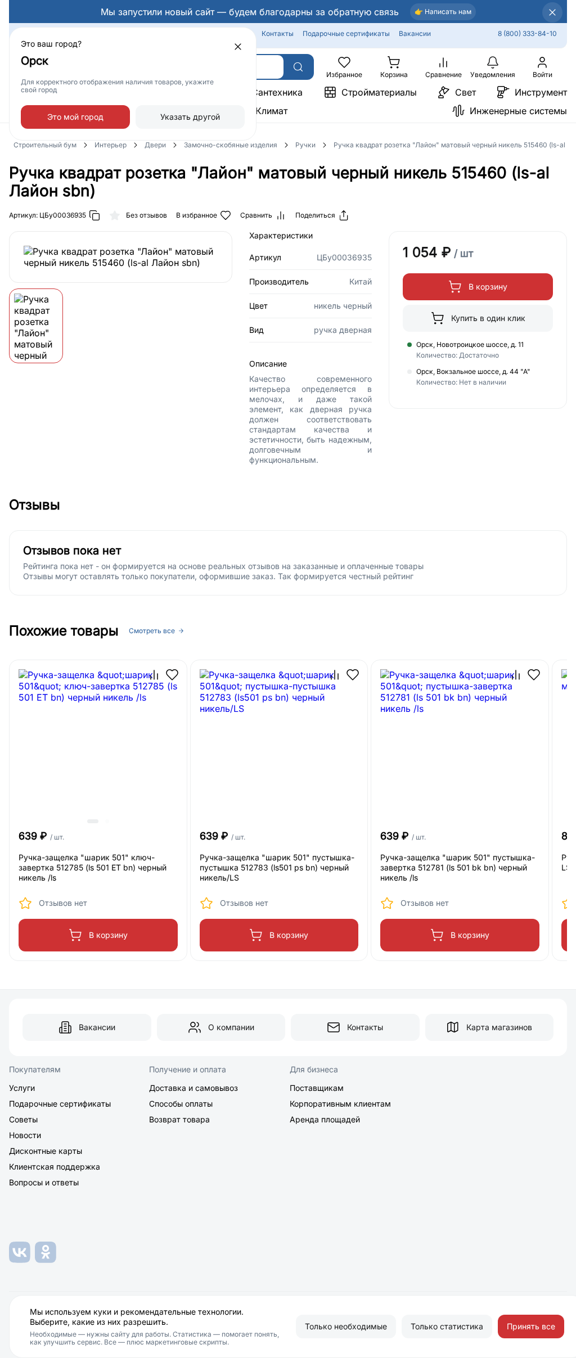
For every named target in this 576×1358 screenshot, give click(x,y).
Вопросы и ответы (44, 1182)
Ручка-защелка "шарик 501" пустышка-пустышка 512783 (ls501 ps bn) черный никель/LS (277, 867)
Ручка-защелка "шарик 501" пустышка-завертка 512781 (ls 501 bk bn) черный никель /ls (457, 867)
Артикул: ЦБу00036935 (47, 215)
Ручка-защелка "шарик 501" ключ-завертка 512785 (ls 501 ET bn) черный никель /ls (92, 867)
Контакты (278, 33)
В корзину (488, 286)
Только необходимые (346, 1326)
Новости (25, 1135)
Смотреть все (152, 631)
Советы (23, 1119)
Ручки (305, 145)
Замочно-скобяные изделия (230, 145)
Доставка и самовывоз (193, 1088)
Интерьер (110, 145)
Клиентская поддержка (54, 1166)
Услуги (22, 1088)
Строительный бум (45, 145)
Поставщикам (317, 1088)
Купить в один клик (488, 318)
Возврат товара (179, 1119)
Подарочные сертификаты (346, 33)
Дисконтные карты (45, 1151)
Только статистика (447, 1326)
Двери (155, 145)
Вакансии (415, 33)
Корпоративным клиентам (340, 1103)
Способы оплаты (181, 1103)
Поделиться (315, 215)
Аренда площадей (325, 1119)
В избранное (196, 215)
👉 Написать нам (443, 11)
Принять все (531, 1326)
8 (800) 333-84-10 (527, 33)
